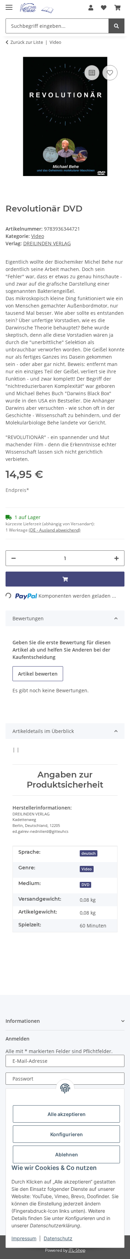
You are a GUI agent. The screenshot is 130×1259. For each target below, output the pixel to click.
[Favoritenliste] (103, 8)
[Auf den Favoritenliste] (110, 72)
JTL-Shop (77, 1250)
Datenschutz (58, 1238)
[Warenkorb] (117, 8)
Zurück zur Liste (26, 42)
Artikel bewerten (38, 673)
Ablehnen (66, 1154)
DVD (85, 884)
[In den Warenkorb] (65, 579)
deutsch (88, 853)
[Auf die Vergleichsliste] (91, 72)
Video (37, 236)
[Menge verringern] (13, 558)
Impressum (23, 1238)
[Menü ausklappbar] (9, 4)
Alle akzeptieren (66, 1114)
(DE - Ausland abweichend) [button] (54, 530)
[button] (91, 8)
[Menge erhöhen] (116, 558)
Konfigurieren (66, 1134)
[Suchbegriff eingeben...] (116, 25)
